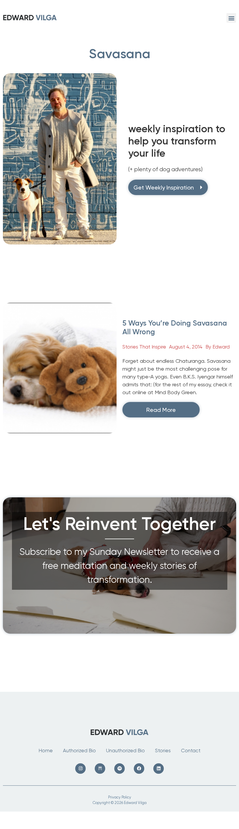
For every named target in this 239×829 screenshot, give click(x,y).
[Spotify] (119, 768)
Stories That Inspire (144, 347)
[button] (231, 18)
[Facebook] (139, 768)
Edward (221, 347)
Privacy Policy (119, 797)
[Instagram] (80, 768)
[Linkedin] (158, 768)
